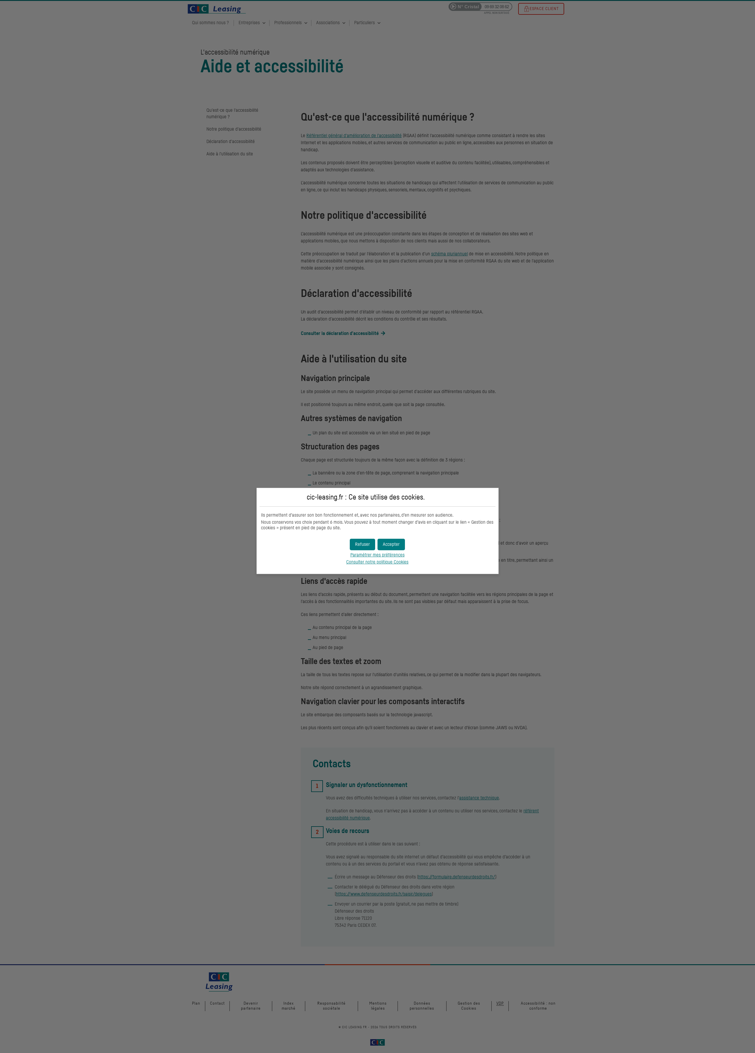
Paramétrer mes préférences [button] (377, 555)
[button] (391, 544)
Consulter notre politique (377, 562)
